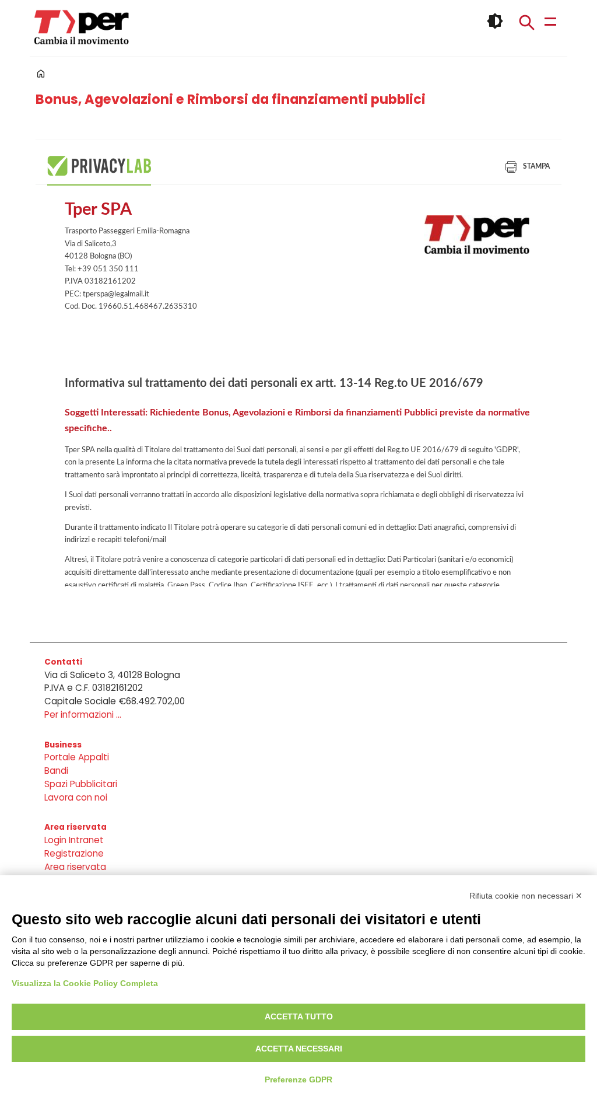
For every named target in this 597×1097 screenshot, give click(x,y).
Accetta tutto (299, 1016)
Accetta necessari (298, 1048)
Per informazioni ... (82, 714)
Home (41, 73)
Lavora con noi (75, 797)
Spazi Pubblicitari (80, 784)
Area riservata (75, 867)
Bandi (56, 770)
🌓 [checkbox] (495, 21)
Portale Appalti (76, 757)
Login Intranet (74, 840)
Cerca (526, 22)
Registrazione (74, 853)
